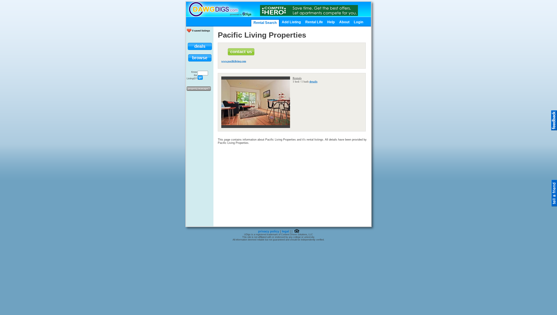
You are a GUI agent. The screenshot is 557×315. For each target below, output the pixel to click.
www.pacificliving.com (233, 61)
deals (199, 46)
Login (358, 22)
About (344, 22)
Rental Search (265, 23)
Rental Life (314, 22)
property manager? (199, 88)
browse (199, 57)
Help (331, 22)
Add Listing (291, 22)
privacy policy (268, 231)
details (313, 81)
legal (285, 231)
